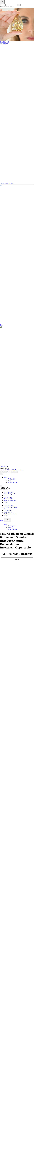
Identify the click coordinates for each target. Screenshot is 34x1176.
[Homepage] (5, 489)
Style (5, 495)
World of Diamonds (10, 500)
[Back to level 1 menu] (1, 486)
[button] (5, 477)
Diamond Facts (19, 470)
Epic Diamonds (8, 492)
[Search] (19, 5)
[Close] (12, 472)
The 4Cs (12, 470)
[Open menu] (15, 472)
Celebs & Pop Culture (10, 494)
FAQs (5, 502)
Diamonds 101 (4, 470)
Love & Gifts (8, 497)
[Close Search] (2, 2)
